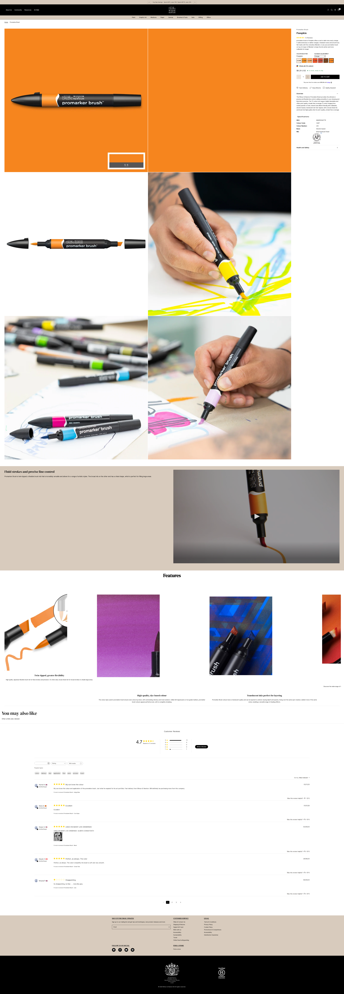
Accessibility (177, 932)
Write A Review (201, 746)
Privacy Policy (208, 924)
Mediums (154, 17)
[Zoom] (144, 32)
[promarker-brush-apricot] (309, 60)
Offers (209, 17)
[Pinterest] (132, 950)
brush (82, 773)
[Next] (195, 2)
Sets (193, 17)
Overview (300, 94)
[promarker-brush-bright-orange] (315, 60)
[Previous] (149, 2)
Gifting (200, 17)
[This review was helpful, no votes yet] (304, 819)
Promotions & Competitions (212, 930)
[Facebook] (114, 950)
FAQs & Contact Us (179, 922)
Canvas (170, 17)
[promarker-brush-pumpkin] (331, 60)
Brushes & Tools (182, 17)
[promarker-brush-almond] (299, 60)
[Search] (331, 10)
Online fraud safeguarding (181, 940)
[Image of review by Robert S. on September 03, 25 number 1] (58, 836)
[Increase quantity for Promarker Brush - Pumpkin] (307, 77)
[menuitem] (8, 10)
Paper (162, 17)
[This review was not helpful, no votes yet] (307, 798)
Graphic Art (143, 17)
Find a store (177, 949)
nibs (50, 773)
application (57, 773)
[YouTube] (126, 950)
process (75, 773)
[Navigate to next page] (180, 902)
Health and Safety (303, 147)
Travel (175, 937)
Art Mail (36, 10)
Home (6, 22)
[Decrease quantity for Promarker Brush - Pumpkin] (299, 77)
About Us (9, 10)
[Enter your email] (169, 927)
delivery (43, 773)
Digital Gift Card (178, 927)
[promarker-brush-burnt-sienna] (325, 60)
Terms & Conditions (210, 922)
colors (37, 773)
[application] (256, 516)
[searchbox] (40, 763)
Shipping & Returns (179, 924)
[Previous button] (4, 642)
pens (69, 773)
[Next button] (339, 642)
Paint (133, 17)
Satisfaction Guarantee (211, 935)
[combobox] (59, 763)
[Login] (328, 10)
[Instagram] (120, 950)
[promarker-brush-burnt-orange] (320, 60)
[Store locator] (335, 10)
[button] (256, 516)
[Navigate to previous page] (163, 902)
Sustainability (177, 935)
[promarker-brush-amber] (304, 60)
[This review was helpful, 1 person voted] (304, 798)
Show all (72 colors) (306, 66)
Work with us (177, 930)
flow (64, 773)
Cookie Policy (208, 927)
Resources (27, 10)
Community (18, 10)
